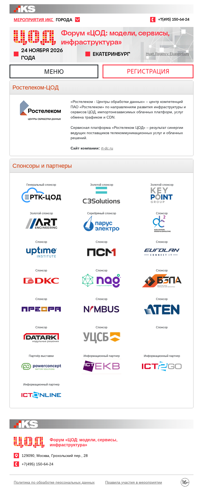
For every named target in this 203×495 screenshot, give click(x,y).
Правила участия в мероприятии (133, 482)
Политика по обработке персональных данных (54, 482)
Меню (54, 71)
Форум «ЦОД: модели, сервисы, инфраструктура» (115, 37)
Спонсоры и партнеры (42, 165)
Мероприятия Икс (34, 19)
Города (64, 19)
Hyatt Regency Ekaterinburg (167, 54)
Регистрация (148, 71)
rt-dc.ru (107, 148)
